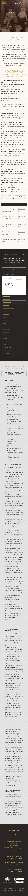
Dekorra (6, 305)
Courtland (7, 302)
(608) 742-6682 (8, 848)
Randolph (6, 341)
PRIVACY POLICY (8, 892)
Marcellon (7, 329)
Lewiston (6, 320)
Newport (6, 332)
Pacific (5, 338)
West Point (7, 350)
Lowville (6, 326)
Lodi (4, 323)
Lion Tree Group (19, 890)
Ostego (6, 335)
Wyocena (6, 353)
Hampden (6, 314)
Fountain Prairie (9, 311)
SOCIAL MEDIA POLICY (18, 892)
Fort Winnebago (8, 308)
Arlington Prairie (9, 274)
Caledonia (6, 296)
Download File (19, 280)
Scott (5, 344)
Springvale (7, 347)
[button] (26, 3)
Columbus (6, 299)
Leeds (5, 317)
